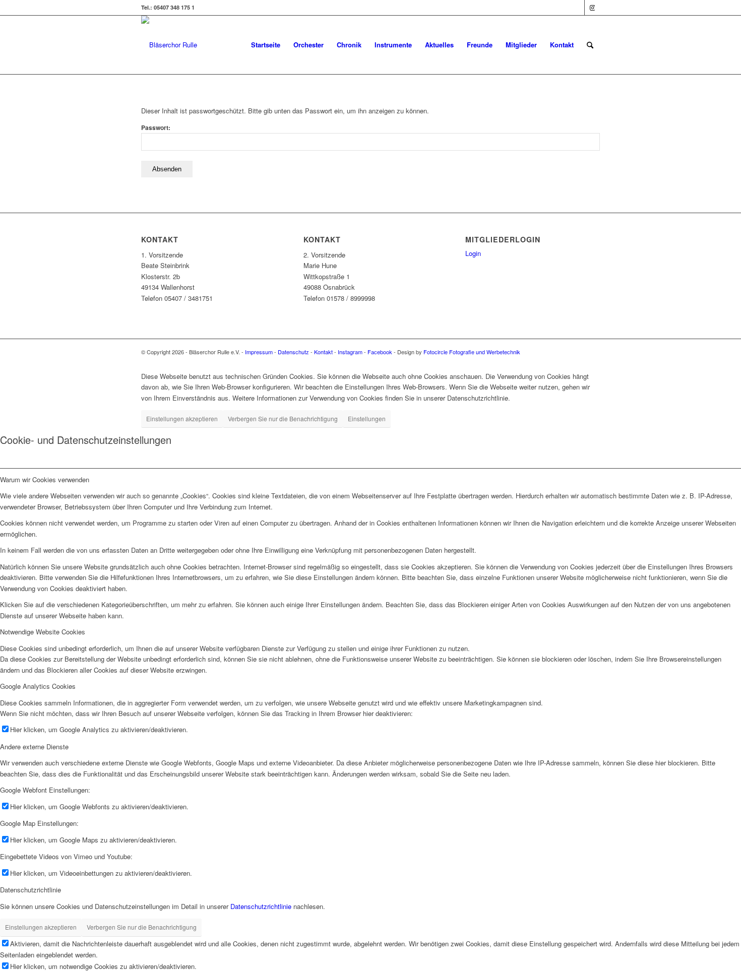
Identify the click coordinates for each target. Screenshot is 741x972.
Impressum (259, 352)
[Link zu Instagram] (592, 7)
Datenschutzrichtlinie (260, 906)
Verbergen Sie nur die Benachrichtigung (283, 418)
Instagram (350, 352)
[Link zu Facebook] (577, 7)
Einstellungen (367, 418)
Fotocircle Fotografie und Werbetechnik (471, 352)
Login (473, 253)
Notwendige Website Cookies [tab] (42, 631)
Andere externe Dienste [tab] (34, 746)
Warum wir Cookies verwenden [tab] (44, 479)
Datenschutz (293, 352)
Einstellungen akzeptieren (182, 418)
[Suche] (590, 45)
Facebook (379, 352)
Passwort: (155, 127)
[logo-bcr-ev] (169, 45)
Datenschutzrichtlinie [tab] (30, 889)
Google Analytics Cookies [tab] (38, 686)
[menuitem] (265, 45)
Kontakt (323, 352)
